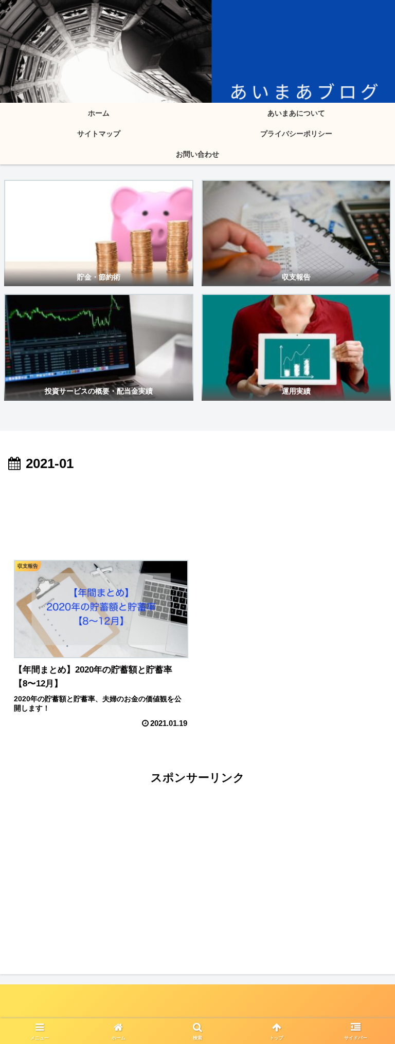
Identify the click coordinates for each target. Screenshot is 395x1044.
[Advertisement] (197, 504)
